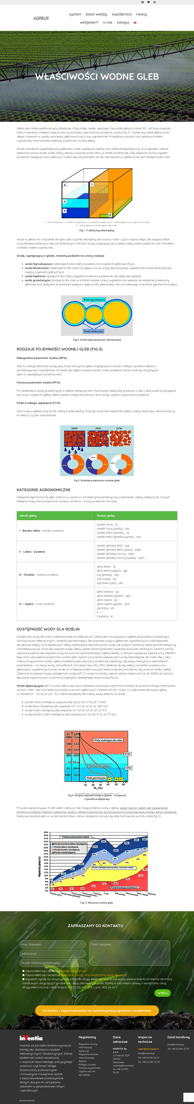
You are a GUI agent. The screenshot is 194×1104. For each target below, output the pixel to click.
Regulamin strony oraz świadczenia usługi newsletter (94, 975)
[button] (142, 2)
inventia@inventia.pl (123, 1065)
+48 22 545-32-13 (180, 1048)
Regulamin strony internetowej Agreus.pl (88, 1047)
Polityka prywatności (89, 1067)
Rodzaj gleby (106, 515)
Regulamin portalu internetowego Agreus (88, 1057)
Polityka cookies (87, 1064)
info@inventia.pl (175, 1044)
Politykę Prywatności (74, 971)
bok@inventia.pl (146, 1053)
